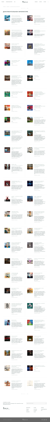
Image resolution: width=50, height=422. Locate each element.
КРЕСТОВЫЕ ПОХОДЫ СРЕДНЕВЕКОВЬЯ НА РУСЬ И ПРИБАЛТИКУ (39, 243)
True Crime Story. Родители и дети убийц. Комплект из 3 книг (39, 132)
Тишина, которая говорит (16, 228)
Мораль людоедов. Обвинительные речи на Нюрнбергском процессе (16, 118)
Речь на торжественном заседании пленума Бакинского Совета (16, 243)
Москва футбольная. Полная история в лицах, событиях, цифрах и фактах (17, 92)
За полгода (35, 409)
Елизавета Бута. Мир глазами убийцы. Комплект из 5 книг (16, 182)
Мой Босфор (13, 320)
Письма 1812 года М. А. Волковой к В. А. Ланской (14, 274)
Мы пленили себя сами (38, 117)
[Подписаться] (46, 403)
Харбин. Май (13, 164)
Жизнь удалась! (37, 15)
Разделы (8, 6)
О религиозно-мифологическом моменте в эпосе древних (39, 31)
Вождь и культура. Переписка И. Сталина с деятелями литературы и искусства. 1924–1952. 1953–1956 (16, 107)
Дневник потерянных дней (39, 258)
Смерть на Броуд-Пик (15, 15)
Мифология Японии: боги (16, 30)
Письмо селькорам (15, 43)
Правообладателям (44, 409)
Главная (4, 6)
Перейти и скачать (14, 24)
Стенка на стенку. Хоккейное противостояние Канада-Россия (39, 106)
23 (27, 8)
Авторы (27, 410)
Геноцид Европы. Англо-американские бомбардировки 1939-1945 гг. (16, 76)
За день (35, 411)
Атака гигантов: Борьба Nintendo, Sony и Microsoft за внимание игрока (39, 321)
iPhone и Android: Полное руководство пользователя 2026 (39, 366)
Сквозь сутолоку (14, 258)
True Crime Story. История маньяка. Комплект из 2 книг (16, 148)
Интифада (36, 75)
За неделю (35, 410)
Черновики (28, 411)
